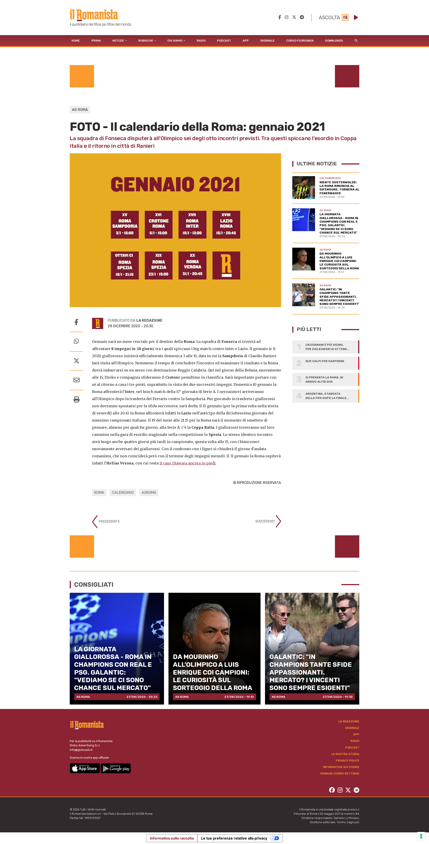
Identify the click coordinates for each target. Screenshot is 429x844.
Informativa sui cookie (341, 767)
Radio (201, 40)
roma (99, 492)
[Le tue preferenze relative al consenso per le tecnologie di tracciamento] (421, 836)
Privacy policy (347, 760)
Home (76, 40)
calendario (123, 492)
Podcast (224, 40)
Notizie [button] (118, 40)
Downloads (334, 40)
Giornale (267, 40)
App (246, 40)
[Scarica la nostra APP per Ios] (85, 768)
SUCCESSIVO (265, 521)
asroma (149, 492)
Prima (96, 40)
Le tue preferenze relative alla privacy (234, 838)
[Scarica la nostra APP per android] (116, 768)
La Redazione (349, 721)
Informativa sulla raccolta (172, 838)
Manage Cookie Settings (339, 773)
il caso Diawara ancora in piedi (188, 463)
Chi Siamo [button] (175, 40)
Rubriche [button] (146, 40)
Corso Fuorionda (300, 40)
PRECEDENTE (109, 521)
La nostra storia (345, 754)
